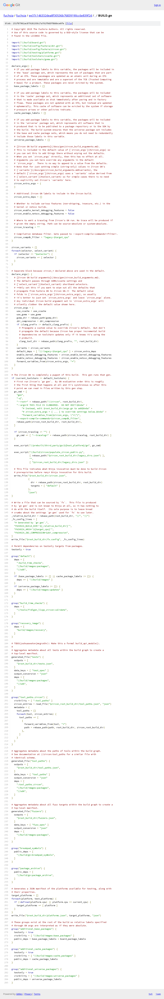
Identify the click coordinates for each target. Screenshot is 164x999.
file (69, 23)
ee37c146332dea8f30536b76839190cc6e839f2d (60, 15)
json (158, 993)
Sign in (157, 5)
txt (150, 993)
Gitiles (19, 993)
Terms (37, 993)
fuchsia (8, 15)
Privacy (28, 993)
